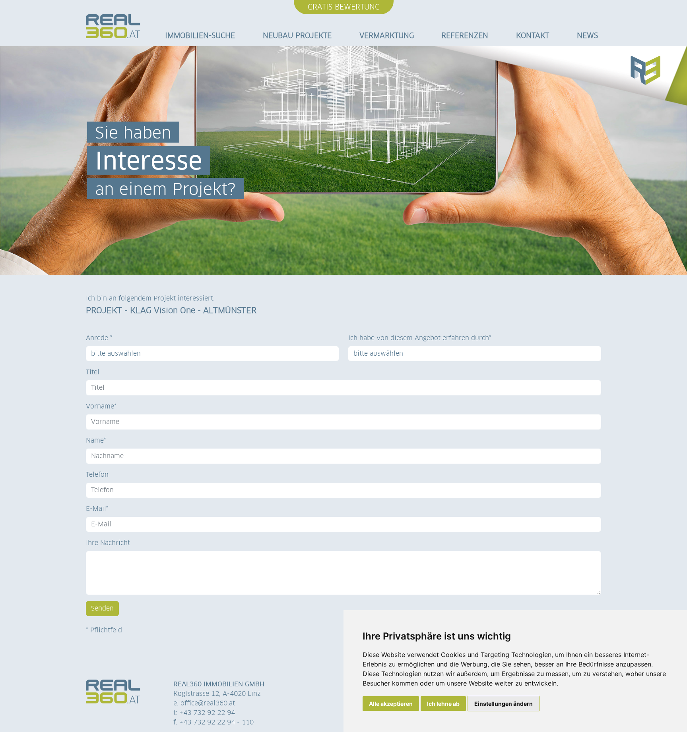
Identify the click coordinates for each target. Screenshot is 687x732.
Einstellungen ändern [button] (503, 703)
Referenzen (464, 35)
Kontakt (532, 35)
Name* (96, 440)
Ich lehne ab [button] (443, 703)
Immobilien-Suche (200, 35)
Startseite (113, 29)
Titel (92, 372)
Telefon (97, 474)
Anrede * (99, 338)
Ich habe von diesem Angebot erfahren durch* (419, 338)
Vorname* (101, 406)
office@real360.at (207, 703)
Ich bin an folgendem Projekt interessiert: (150, 298)
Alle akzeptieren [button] (391, 703)
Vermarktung (386, 35)
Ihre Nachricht (108, 543)
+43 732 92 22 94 (207, 713)
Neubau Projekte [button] (297, 35)
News (587, 35)
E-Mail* (97, 509)
